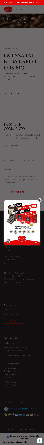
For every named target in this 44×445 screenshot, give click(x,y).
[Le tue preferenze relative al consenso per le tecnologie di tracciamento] (39, 440)
